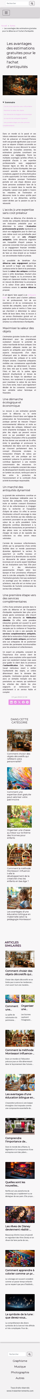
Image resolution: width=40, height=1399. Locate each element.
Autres (12, 26)
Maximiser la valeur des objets (14, 110)
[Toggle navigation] (6, 12)
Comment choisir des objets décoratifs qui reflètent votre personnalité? (18, 757)
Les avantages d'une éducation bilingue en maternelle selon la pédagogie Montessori (19, 915)
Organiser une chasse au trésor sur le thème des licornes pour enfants (18, 834)
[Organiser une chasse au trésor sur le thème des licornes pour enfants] (19, 816)
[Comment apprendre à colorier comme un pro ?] (20, 1258)
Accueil (4, 26)
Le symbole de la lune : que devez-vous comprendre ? (19, 1318)
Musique (20, 1366)
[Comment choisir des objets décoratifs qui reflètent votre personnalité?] (19, 740)
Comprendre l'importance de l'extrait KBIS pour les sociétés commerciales (19, 1143)
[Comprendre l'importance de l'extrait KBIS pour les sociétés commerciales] (20, 1126)
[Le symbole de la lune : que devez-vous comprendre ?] (20, 1302)
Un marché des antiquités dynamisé (16, 118)
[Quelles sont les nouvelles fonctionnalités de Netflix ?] (20, 1170)
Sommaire (10, 102)
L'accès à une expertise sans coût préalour (18, 106)
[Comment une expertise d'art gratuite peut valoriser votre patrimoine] (19, 778)
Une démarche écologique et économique (18, 114)
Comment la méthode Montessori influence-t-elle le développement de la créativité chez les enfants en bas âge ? (19, 874)
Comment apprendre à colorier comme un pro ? (19, 1273)
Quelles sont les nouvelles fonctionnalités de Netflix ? (16, 1187)
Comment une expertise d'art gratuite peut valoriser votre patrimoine (19, 796)
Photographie (20, 1372)
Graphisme (20, 1361)
